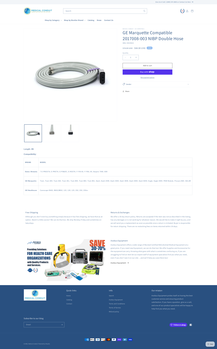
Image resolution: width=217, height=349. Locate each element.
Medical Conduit (33, 344)
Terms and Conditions (117, 304)
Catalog (69, 300)
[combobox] (105, 11)
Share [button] (127, 91)
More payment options (147, 77)
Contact (69, 304)
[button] (53, 20)
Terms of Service (115, 308)
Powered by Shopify (44, 344)
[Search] (144, 10)
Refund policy (114, 312)
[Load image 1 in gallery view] (33, 133)
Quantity (125, 53)
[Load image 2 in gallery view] (51, 133)
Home (68, 296)
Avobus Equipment (118, 263)
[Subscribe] (61, 324)
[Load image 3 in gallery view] (70, 133)
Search (111, 296)
